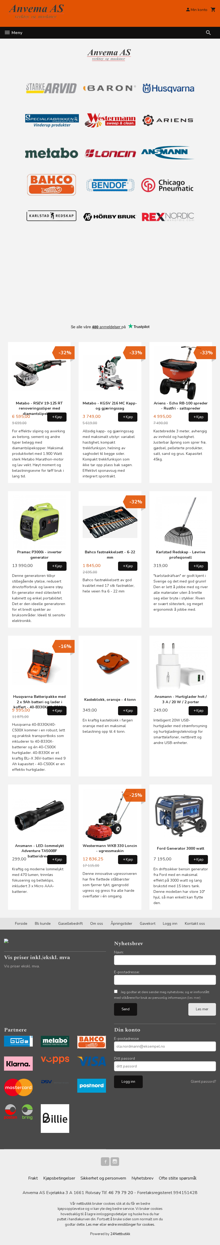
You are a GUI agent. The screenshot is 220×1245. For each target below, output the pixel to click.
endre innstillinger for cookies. (131, 1224)
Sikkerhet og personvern (103, 1178)
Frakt (33, 1178)
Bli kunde (43, 923)
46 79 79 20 (120, 1193)
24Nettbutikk (120, 1234)
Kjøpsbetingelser (59, 1178)
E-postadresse (126, 1038)
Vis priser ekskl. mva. (22, 966)
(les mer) (193, 998)
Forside (21, 923)
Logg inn (170, 923)
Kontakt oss (195, 923)
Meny (16, 33)
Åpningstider (121, 923)
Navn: (119, 952)
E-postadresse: (127, 972)
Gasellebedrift (70, 923)
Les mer (202, 1009)
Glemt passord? (203, 1081)
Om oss (96, 923)
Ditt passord (124, 1058)
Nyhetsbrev (142, 1178)
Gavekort (147, 923)
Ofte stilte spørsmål (177, 1178)
